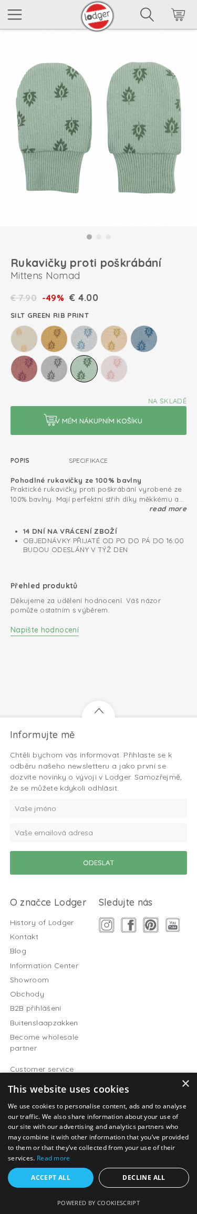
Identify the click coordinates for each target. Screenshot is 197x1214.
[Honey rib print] (54, 338)
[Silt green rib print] (84, 368)
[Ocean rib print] (144, 338)
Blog (18, 951)
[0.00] (164, 16)
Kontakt (24, 936)
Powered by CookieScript (98, 1203)
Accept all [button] (50, 1177)
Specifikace (88, 460)
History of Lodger (42, 922)
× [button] (185, 1084)
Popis (20, 460)
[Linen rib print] (114, 338)
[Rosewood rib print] (24, 368)
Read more (167, 508)
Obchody (27, 994)
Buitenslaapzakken (44, 1023)
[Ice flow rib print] (84, 338)
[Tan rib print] (114, 368)
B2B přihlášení (35, 1008)
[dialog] (98, 1143)
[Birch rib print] (24, 338)
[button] (89, 237)
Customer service (42, 1069)
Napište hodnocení (45, 630)
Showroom (29, 979)
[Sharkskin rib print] (54, 368)
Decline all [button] (143, 1177)
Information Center (44, 965)
